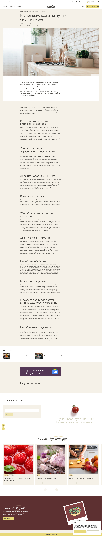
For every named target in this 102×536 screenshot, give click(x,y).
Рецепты (5, 6)
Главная (21, 11)
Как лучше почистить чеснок (46, 478)
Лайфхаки (19, 6)
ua (98, 1)
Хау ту (30, 11)
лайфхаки (22, 387)
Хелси (11, 6)
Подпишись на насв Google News (34, 371)
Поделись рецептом (93, 6)
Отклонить (93, 532)
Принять (80, 532)
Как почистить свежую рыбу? (53, 355)
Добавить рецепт (8, 518)
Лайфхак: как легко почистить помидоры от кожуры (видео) (18, 479)
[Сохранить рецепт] (3, 425)
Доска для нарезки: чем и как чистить (81, 478)
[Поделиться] (3, 428)
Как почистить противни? (19, 355)
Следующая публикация (51, 534)
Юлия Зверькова (30, 23)
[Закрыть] (98, 522)
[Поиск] (72, 2)
